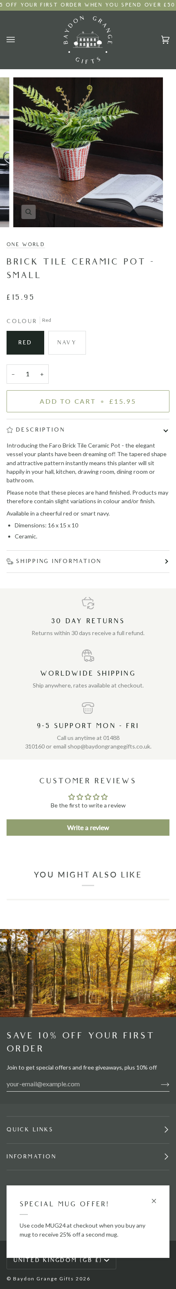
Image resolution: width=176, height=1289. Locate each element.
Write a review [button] (88, 827)
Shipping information (59, 561)
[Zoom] (28, 212)
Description (40, 430)
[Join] (158, 1083)
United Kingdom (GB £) (58, 1260)
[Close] (157, 1197)
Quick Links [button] (30, 1129)
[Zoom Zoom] (88, 152)
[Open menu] (19, 40)
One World (26, 244)
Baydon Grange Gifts (43, 1278)
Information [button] (31, 1156)
